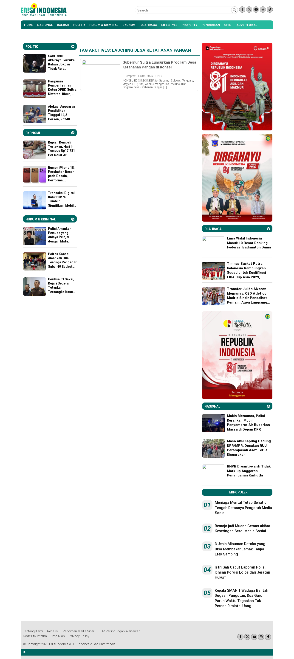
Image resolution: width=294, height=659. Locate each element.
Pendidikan (211, 25)
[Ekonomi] (72, 133)
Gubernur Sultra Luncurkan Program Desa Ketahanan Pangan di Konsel (159, 64)
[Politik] (72, 46)
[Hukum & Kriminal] (72, 219)
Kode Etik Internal (35, 636)
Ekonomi (129, 25)
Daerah (63, 25)
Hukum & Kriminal (104, 25)
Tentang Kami (33, 631)
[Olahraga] (268, 229)
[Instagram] (263, 10)
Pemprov (130, 76)
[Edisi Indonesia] (44, 15)
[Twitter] (249, 10)
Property (190, 25)
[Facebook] (242, 10)
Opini (228, 25)
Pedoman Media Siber (78, 631)
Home (28, 25)
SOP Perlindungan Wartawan (119, 631)
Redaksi (53, 631)
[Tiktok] (270, 10)
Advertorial (247, 25)
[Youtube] (256, 10)
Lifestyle (169, 25)
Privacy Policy (79, 636)
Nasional (45, 25)
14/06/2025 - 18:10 (150, 76)
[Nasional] (268, 406)
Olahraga (149, 25)
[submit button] (234, 9)
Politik (79, 25)
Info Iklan (58, 636)
